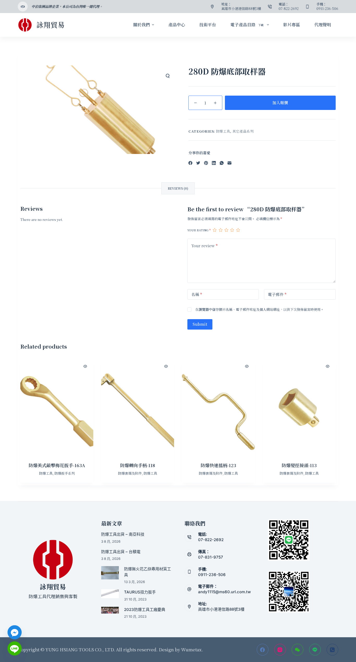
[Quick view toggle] (85, 366)
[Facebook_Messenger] (15, 632)
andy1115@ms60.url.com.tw (224, 591)
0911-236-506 (212, 574)
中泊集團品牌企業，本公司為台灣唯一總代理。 (67, 6)
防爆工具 (223, 131)
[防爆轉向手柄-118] (137, 406)
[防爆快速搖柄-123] (218, 406)
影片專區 (291, 25)
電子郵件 (277, 294)
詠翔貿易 (50, 25)
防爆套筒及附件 (130, 473)
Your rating (199, 230)
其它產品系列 (243, 131)
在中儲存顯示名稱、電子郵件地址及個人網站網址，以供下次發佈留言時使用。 (259, 309)
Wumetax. (192, 649)
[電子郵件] (229, 163)
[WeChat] (297, 649)
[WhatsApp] (222, 163)
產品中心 (176, 25)
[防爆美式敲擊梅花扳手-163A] (56, 406)
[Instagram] (280, 649)
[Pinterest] (206, 163)
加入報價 (280, 102)
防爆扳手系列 (64, 473)
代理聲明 (322, 25)
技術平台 (207, 25)
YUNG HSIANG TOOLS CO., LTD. (79, 649)
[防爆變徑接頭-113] (299, 406)
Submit (200, 324)
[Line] (315, 649)
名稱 (196, 294)
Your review (204, 245)
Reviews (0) (178, 188)
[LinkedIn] (214, 163)
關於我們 (141, 25)
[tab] (178, 188)
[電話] (332, 649)
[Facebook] (190, 163)
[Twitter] (198, 163)
